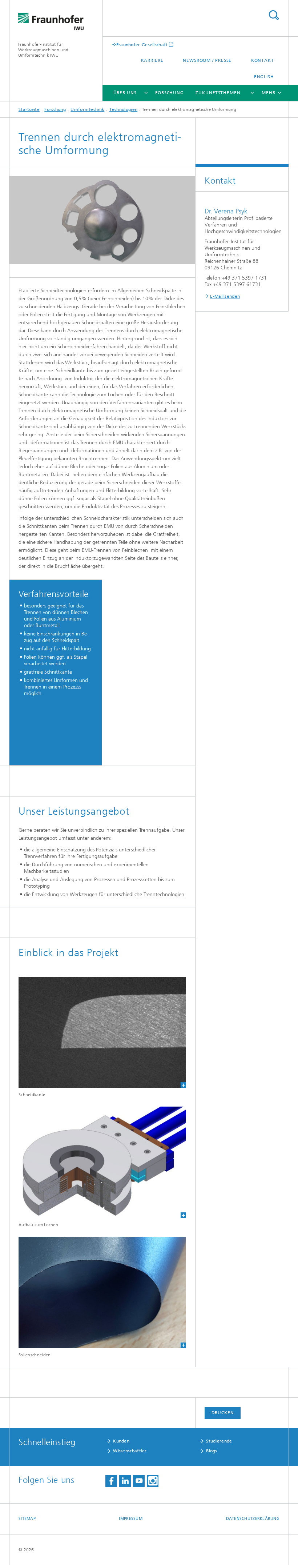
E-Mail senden (225, 296)
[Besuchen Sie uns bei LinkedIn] (125, 1481)
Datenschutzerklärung (253, 1518)
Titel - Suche (273, 15)
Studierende (219, 1441)
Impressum (130, 1518)
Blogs (211, 1450)
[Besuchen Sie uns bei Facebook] (111, 1481)
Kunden (121, 1441)
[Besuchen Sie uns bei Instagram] (152, 1481)
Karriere (152, 60)
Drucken (223, 1412)
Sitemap (27, 1518)
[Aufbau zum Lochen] (102, 1162)
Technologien (123, 109)
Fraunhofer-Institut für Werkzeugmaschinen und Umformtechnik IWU (43, 50)
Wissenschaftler (130, 1450)
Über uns (125, 92)
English (264, 76)
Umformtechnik (87, 109)
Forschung (169, 92)
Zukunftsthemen (218, 92)
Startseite (29, 109)
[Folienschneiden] (102, 1292)
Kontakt (262, 60)
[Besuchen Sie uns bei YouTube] (139, 1481)
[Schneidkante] (102, 1032)
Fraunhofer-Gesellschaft (142, 44)
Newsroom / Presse (207, 60)
